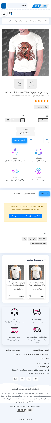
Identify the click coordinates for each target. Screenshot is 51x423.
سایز (23, 116)
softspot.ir (22, 406)
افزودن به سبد (19, 140)
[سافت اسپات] (25, 410)
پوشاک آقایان (30, 21)
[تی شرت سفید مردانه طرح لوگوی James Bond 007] (16, 273)
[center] (3, 6)
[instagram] (29, 379)
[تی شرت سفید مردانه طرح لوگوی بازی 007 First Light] (36, 273)
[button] (42, 282)
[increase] (31, 140)
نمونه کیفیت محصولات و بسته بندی (36, 354)
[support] (22, 379)
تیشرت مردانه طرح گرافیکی (38, 243)
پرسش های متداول (13, 350)
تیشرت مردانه (18, 21)
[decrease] (47, 140)
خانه (45, 21)
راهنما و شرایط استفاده (41, 350)
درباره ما (17, 354)
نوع (47, 116)
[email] (15, 379)
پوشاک (39, 21)
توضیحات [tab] (44, 193)
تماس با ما (45, 358)
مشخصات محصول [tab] (30, 193)
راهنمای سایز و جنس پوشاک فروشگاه (25, 216)
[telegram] (35, 379)
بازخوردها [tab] (17, 193)
